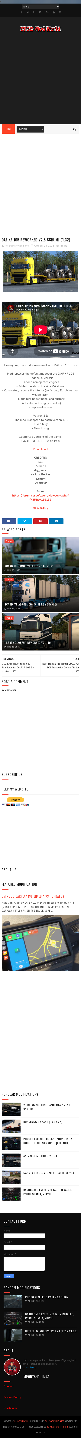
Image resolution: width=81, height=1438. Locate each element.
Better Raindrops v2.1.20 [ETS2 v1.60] (51, 1331)
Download (40, 449)
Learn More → (31, 1367)
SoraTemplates (21, 1421)
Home (8, 129)
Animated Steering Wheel (40, 1156)
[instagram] (40, 12)
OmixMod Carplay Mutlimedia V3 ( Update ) (33, 896)
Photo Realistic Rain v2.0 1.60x (46, 1297)
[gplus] (47, 12)
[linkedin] (34, 12)
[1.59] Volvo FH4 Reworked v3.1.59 (28, 642)
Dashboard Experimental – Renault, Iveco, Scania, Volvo (47, 1192)
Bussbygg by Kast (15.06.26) (42, 1122)
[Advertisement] (40, 78)
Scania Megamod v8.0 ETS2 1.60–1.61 (29, 566)
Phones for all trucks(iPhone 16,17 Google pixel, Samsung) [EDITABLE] (47, 1141)
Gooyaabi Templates (54, 1421)
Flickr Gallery (40, 508)
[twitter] (27, 12)
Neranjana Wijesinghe (58, 1426)
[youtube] (53, 12)
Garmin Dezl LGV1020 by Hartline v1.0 (49, 1173)
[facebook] (22, 12)
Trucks (63, 246)
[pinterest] (60, 12)
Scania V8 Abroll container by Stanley (31, 604)
